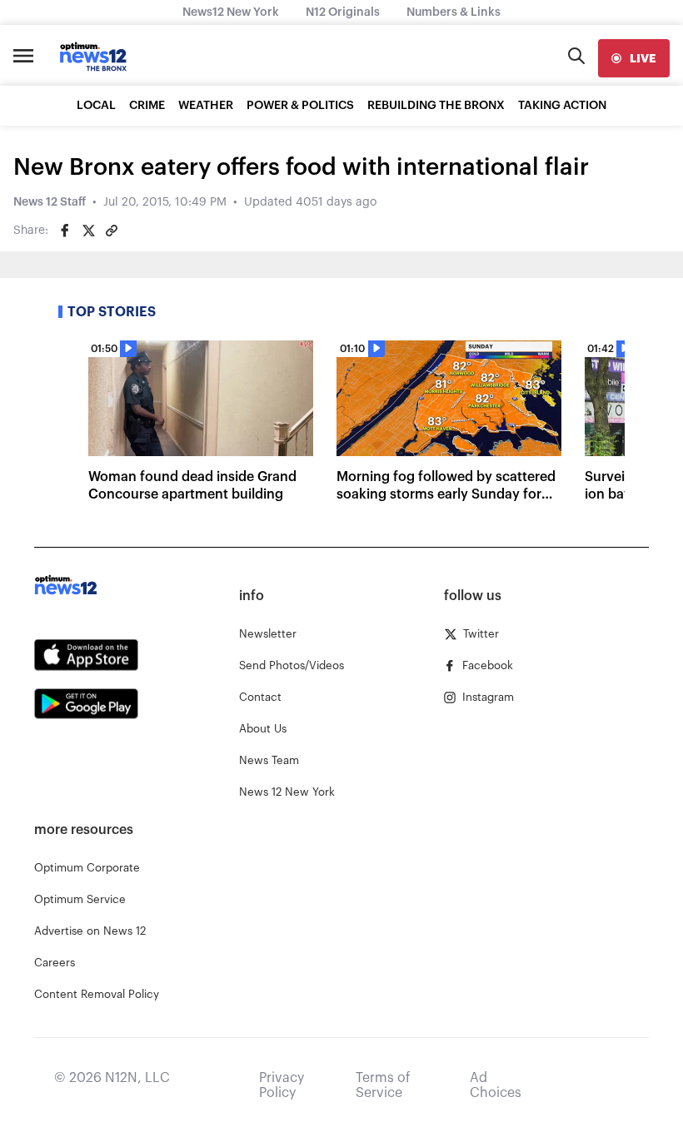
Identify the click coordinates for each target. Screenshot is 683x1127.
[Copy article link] (111, 230)
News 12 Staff (49, 202)
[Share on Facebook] (65, 230)
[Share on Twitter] (88, 230)
